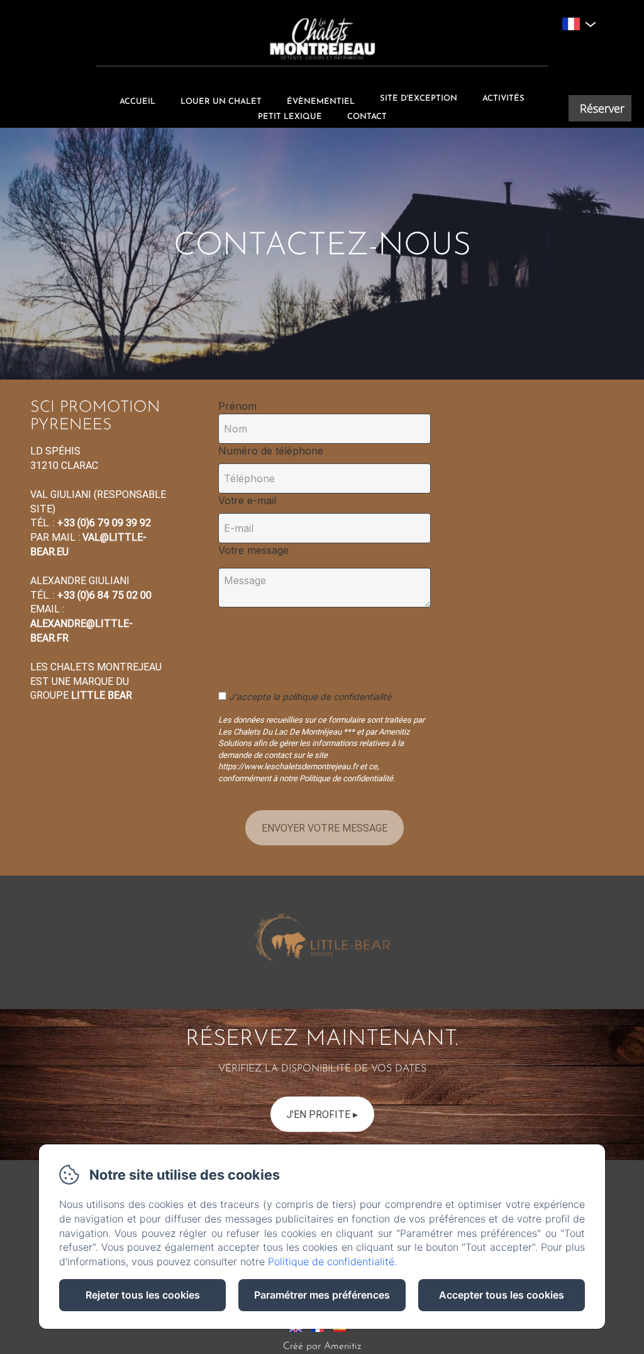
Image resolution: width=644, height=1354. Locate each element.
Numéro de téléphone (270, 450)
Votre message (253, 550)
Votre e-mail (247, 500)
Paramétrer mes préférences (322, 1295)
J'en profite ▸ (322, 1114)
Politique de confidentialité (331, 1261)
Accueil (137, 102)
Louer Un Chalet (221, 102)
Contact (367, 117)
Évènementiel (321, 102)
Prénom (237, 406)
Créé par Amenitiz (322, 1346)
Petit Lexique (290, 117)
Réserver (602, 108)
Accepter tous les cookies (501, 1295)
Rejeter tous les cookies (143, 1295)
